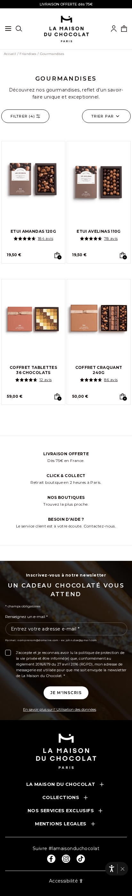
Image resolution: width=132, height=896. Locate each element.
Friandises (28, 54)
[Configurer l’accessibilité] (111, 868)
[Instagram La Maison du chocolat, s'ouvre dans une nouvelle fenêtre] (66, 859)
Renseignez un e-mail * (26, 616)
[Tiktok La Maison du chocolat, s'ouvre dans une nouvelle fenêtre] (81, 859)
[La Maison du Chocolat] (66, 751)
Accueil (10, 54)
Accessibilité (63, 881)
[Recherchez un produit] (19, 28)
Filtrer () (23, 116)
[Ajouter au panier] (57, 255)
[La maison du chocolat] (66, 29)
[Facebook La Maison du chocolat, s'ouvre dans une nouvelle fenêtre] (51, 859)
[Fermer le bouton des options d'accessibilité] (122, 869)
